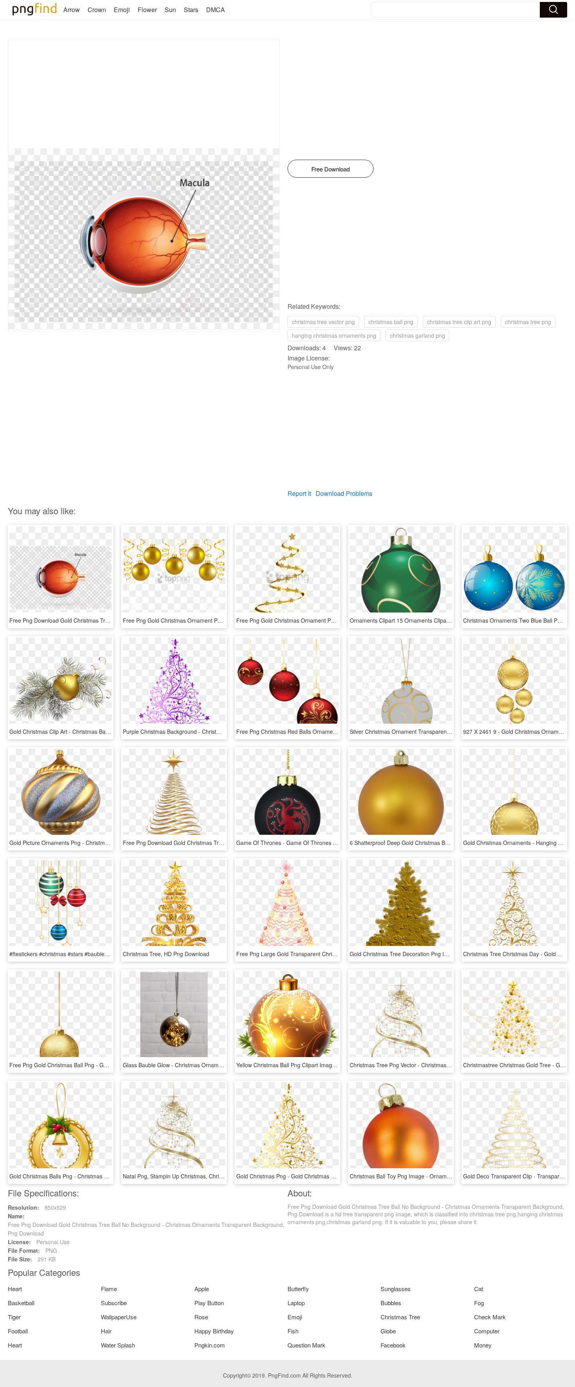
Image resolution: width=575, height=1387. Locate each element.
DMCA (215, 9)
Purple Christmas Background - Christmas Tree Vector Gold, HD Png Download (221, 731)
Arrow (71, 9)
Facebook (393, 1345)
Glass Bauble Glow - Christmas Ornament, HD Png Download (199, 1065)
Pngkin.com (209, 1345)
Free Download (330, 169)
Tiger (14, 1317)
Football (18, 1331)
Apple (201, 1288)
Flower (147, 9)
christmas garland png (417, 335)
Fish (293, 1331)
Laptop (296, 1303)
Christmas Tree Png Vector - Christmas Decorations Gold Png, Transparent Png (448, 1065)
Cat (478, 1288)
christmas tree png (528, 322)
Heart (15, 1288)
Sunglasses (396, 1288)
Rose (201, 1317)
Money (483, 1345)
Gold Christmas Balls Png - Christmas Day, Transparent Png (83, 1176)
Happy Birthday (214, 1331)
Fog (479, 1303)
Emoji (122, 9)
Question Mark (306, 1345)
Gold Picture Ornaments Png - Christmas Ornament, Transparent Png (95, 843)
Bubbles (391, 1303)
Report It (299, 493)
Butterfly (298, 1288)
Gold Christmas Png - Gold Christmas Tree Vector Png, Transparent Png (325, 1176)
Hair (106, 1331)
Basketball (21, 1303)
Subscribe (114, 1303)
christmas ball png (390, 322)
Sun (170, 9)
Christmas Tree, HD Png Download (166, 954)
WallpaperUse (119, 1317)
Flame (109, 1288)
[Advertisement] (143, 93)
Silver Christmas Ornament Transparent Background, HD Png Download (439, 731)
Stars (191, 9)
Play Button (209, 1303)
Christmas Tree (400, 1317)
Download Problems (344, 493)
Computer (487, 1331)
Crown (97, 9)
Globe (388, 1331)
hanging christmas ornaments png (334, 335)
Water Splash (118, 1345)
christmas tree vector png (323, 322)
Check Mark (490, 1317)
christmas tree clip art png (459, 322)
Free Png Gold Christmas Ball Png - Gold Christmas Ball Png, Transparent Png (106, 1065)
